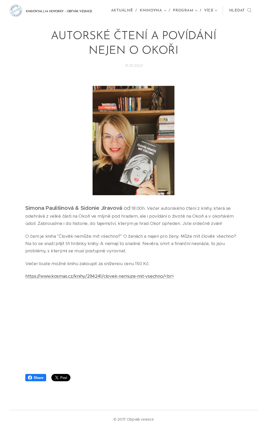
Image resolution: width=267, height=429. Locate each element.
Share (39, 378)
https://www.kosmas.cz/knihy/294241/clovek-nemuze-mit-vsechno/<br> (99, 276)
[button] (240, 10)
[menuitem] (123, 10)
